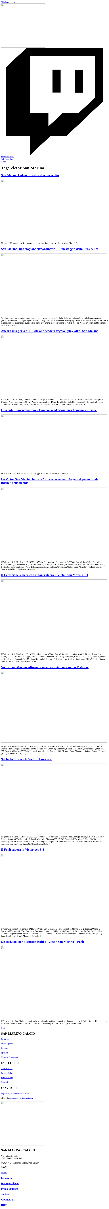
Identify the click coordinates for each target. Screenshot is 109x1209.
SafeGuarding (7, 1077)
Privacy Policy (7, 1073)
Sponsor (4, 1053)
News (4, 1172)
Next (4, 1028)
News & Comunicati (9, 1057)
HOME (5, 1205)
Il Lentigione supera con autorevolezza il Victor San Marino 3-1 (44, 575)
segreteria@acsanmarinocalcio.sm (15, 1093)
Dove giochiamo (10, 1183)
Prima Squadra (7, 1044)
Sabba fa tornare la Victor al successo (26, 759)
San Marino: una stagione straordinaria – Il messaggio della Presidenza (49, 249)
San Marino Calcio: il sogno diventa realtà (30, 175)
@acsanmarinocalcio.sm (22, 1098)
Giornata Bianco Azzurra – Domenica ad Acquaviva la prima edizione (49, 410)
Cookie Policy (7, 1068)
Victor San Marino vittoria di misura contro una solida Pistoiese (45, 667)
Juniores (4, 1048)
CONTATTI (7, 1199)
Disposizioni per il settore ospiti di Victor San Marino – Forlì (42, 941)
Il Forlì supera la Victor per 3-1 (22, 849)
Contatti (4, 1082)
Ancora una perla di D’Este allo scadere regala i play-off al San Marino (49, 331)
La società (5, 1039)
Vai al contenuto (8, 2)
